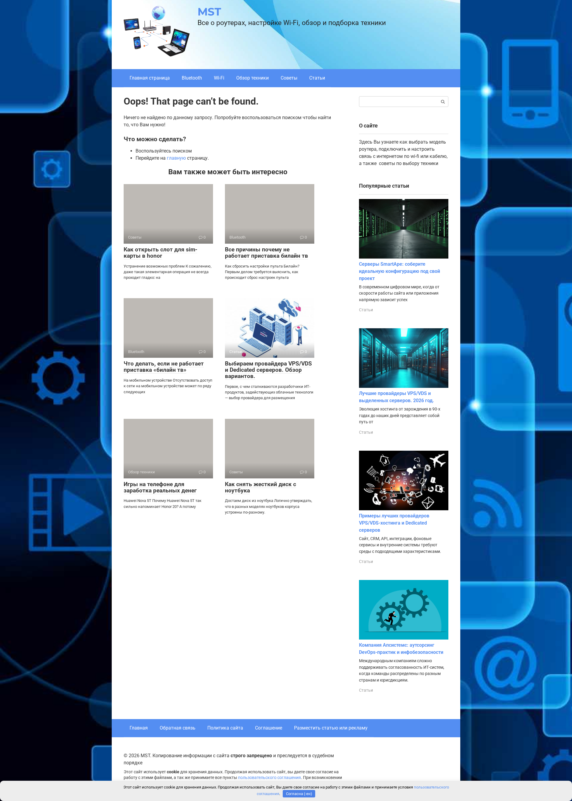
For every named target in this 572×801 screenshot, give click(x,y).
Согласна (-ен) (299, 793)
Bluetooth (192, 78)
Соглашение (268, 728)
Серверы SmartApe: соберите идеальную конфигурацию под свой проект (399, 271)
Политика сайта (225, 728)
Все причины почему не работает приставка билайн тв (266, 252)
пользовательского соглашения (269, 777)
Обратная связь (177, 728)
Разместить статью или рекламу (331, 728)
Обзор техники (252, 78)
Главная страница (150, 78)
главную (176, 158)
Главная (139, 728)
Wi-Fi (219, 78)
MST (209, 11)
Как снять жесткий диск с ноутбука (260, 487)
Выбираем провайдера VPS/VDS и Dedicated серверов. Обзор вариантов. (268, 369)
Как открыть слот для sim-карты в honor (160, 252)
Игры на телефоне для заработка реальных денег (160, 487)
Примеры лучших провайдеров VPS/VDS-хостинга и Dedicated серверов (394, 523)
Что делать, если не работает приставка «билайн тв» (164, 366)
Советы (289, 78)
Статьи (317, 78)
